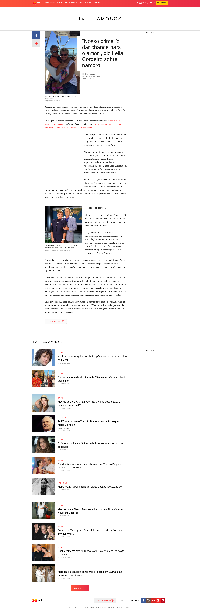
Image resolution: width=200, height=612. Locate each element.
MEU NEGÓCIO (70, 3)
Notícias (59, 9)
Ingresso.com (50, 3)
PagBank (90, 3)
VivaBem (117, 9)
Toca (155, 9)
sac (137, 3)
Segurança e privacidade (122, 607)
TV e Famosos (100, 18)
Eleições (51, 9)
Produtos (36, 9)
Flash (44, 9)
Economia (81, 9)
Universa (110, 9)
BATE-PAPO (60, 3)
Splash (102, 9)
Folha (88, 9)
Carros (73, 9)
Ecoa (127, 9)
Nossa (141, 9)
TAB (145, 9)
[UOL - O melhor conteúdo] (36, 3)
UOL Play (97, 3)
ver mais (78, 588)
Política (66, 9)
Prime (150, 9)
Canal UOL (133, 9)
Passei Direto (81, 3)
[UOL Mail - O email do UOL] (142, 2)
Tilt (123, 9)
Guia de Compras (164, 9)
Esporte (95, 9)
